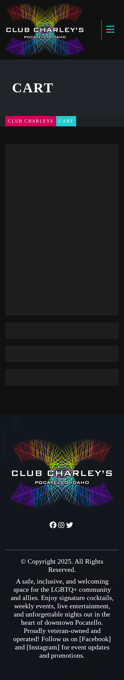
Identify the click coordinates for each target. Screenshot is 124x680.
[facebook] (53, 525)
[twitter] (69, 525)
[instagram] (61, 525)
